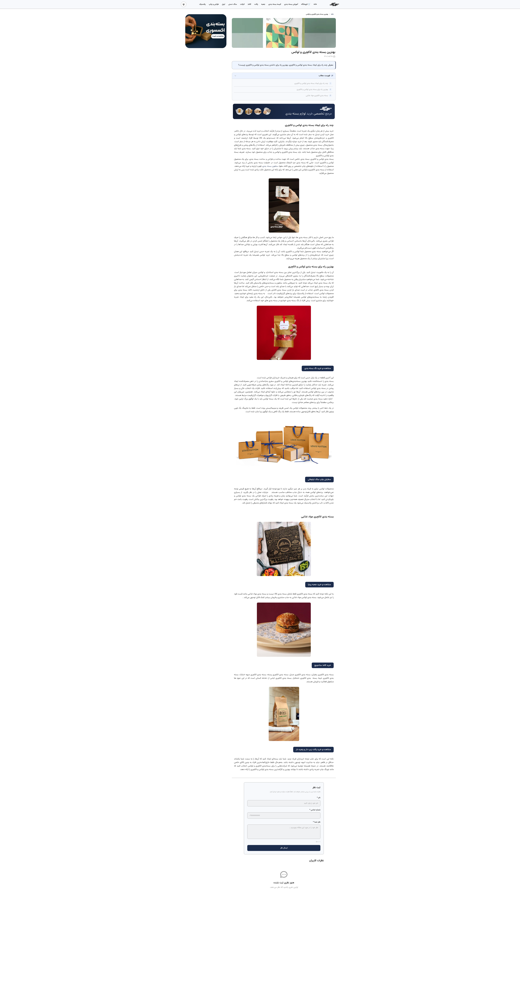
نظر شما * (316, 822)
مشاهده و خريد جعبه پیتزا (319, 584)
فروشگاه (304, 4)
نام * (318, 797)
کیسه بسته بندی (274, 4)
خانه (315, 4)
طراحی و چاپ (214, 4)
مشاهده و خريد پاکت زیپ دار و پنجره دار (313, 749)
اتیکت (242, 4)
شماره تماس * (314, 810)
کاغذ (249, 4)
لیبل (223, 4)
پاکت (256, 4)
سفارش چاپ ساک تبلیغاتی (319, 479)
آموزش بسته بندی (291, 4)
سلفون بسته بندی (270, 166)
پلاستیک (202, 4)
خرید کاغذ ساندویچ (322, 665)
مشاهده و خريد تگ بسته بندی (317, 368)
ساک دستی (232, 4)
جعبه (263, 4)
